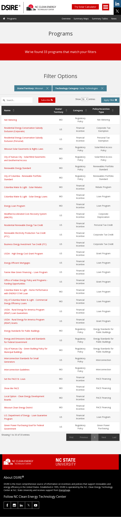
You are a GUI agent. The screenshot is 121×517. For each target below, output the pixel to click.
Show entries (85, 99)
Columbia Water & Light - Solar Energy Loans (25, 196)
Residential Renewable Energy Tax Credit (23, 225)
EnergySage (64, 490)
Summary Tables (100, 18)
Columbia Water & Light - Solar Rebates (23, 187)
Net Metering (10, 119)
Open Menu (105, 7)
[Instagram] (14, 505)
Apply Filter (109, 100)
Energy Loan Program (14, 205)
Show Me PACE (11, 388)
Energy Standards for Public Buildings (22, 330)
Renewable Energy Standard (17, 168)
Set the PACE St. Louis (14, 379)
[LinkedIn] (21, 505)
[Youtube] (35, 505)
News (114, 18)
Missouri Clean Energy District (18, 407)
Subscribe (46, 100)
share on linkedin (117, 3)
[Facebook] (7, 505)
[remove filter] (47, 88)
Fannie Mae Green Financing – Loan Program (26, 272)
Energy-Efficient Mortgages (17, 262)
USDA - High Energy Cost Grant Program (23, 253)
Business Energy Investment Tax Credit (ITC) (25, 244)
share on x (117, 11)
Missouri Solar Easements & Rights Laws (23, 148)
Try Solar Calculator (85, 6)
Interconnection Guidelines (17, 369)
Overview (66, 18)
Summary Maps (81, 18)
